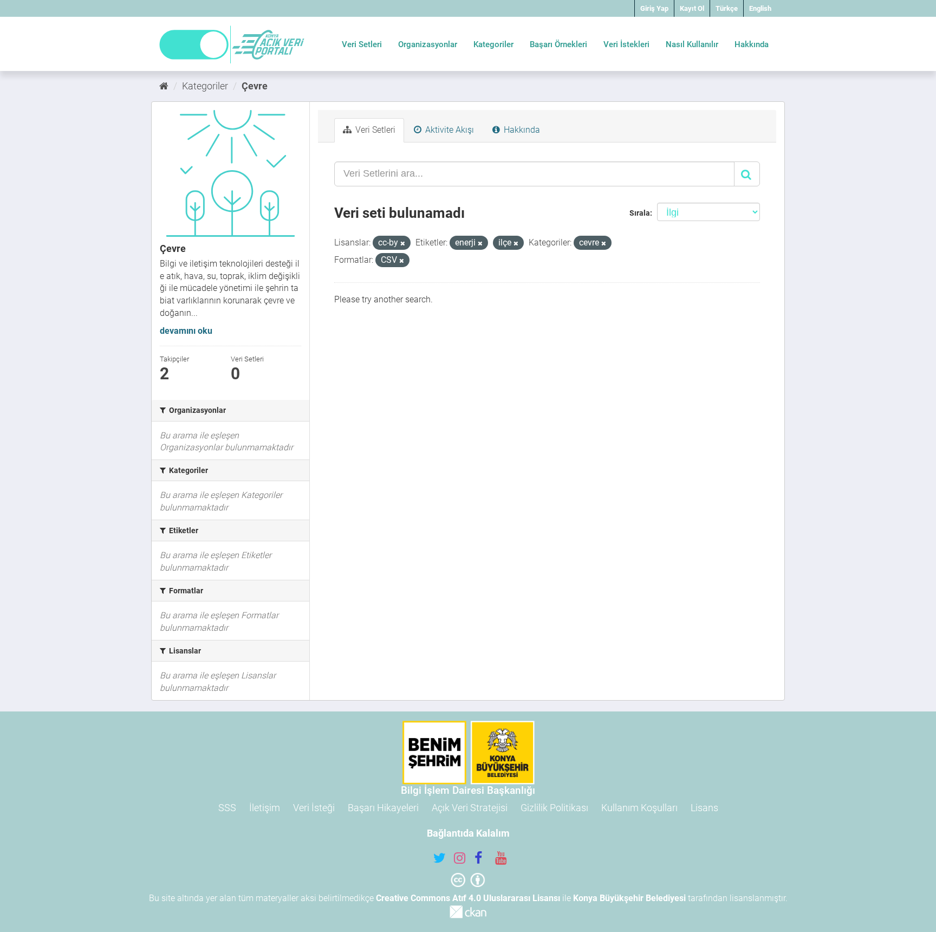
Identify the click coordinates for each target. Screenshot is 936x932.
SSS (227, 807)
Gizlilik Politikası (554, 807)
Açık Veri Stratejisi (470, 807)
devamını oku (186, 331)
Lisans (704, 807)
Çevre (255, 86)
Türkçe (727, 8)
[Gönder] (747, 173)
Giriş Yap (654, 8)
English (760, 8)
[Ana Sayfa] (163, 86)
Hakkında (751, 44)
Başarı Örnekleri (558, 44)
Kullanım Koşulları (639, 807)
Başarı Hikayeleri (383, 807)
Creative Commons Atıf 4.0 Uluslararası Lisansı (468, 898)
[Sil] (402, 243)
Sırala (639, 213)
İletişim (264, 807)
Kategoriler (493, 44)
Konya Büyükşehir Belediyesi (629, 898)
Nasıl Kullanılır (692, 44)
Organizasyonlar (427, 44)
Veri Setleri (362, 44)
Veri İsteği (314, 807)
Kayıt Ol (692, 8)
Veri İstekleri (626, 44)
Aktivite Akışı (448, 130)
